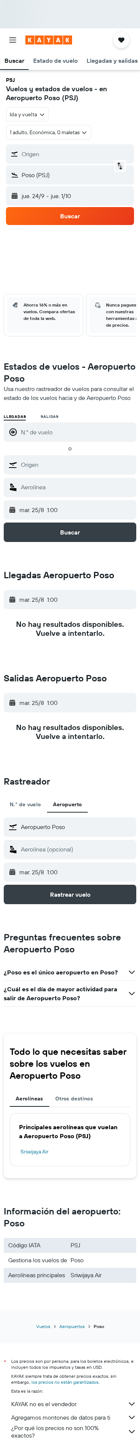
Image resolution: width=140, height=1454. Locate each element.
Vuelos (43, 1326)
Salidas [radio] (50, 416)
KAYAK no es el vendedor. (44, 1404)
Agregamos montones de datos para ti (60, 1417)
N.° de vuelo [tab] (25, 804)
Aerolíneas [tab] (29, 1098)
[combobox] (77, 464)
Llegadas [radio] (15, 416)
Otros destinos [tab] (74, 1098)
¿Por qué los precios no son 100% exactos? (55, 1431)
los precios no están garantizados (65, 1382)
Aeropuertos (72, 1326)
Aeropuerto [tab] (67, 804)
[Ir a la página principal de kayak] (48, 40)
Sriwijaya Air (35, 1151)
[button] (12, 40)
